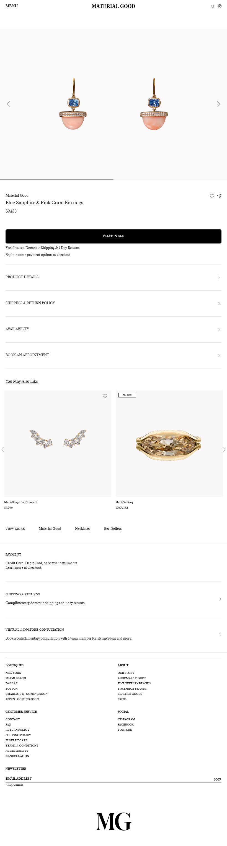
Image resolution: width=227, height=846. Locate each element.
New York (13, 673)
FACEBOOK (126, 724)
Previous (8, 103)
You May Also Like (22, 382)
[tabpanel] (113, 103)
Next (218, 103)
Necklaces (82, 529)
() (219, 6)
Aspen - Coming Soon (22, 699)
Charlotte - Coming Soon (27, 694)
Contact (13, 719)
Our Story (126, 673)
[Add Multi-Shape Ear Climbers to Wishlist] (105, 396)
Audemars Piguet (132, 678)
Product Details (22, 277)
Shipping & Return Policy (30, 303)
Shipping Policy (18, 735)
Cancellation (17, 756)
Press (122, 699)
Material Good (17, 196)
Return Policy (17, 730)
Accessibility (17, 751)
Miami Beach (16, 678)
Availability (17, 329)
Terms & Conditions (22, 745)
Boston (12, 688)
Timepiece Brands (132, 688)
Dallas (11, 683)
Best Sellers (113, 529)
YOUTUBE (125, 730)
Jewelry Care (16, 740)
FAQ (8, 724)
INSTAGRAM (126, 719)
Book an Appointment (27, 355)
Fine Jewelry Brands (134, 683)
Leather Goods (130, 694)
